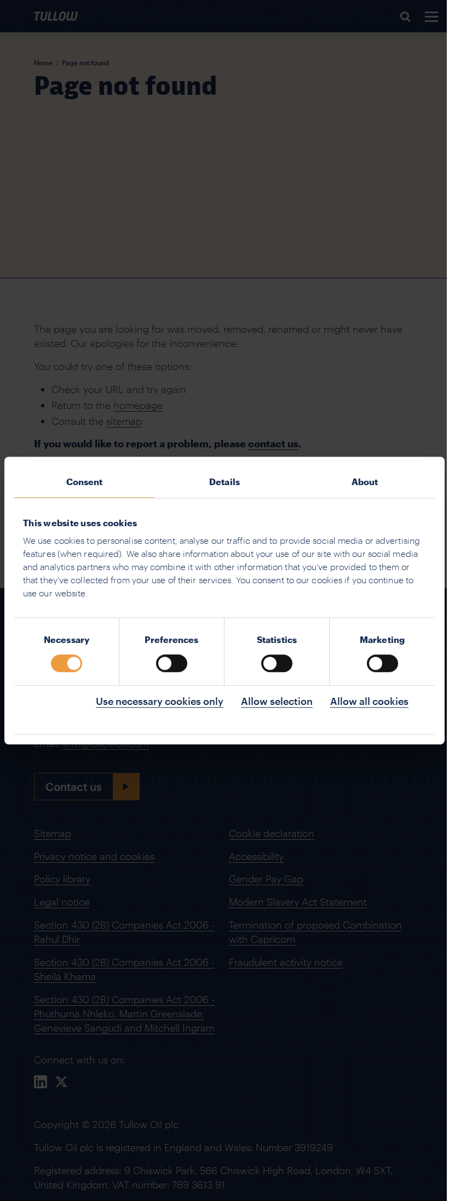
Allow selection (277, 701)
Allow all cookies (369, 701)
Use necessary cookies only (159, 701)
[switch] (171, 663)
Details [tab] (224, 481)
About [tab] (365, 481)
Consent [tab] (84, 481)
